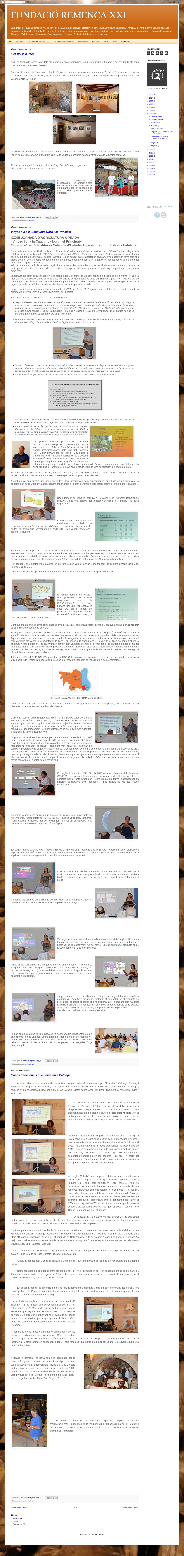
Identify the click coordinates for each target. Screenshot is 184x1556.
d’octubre (154, 123)
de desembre (156, 116)
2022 (151, 104)
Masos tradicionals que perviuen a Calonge (40, 1075)
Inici (10, 41)
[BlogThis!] (49, 217)
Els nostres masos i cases (64, 41)
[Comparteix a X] (51, 217)
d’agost (154, 126)
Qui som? (19, 41)
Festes (115, 41)
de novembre (156, 119)
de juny (154, 146)
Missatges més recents (19, 1507)
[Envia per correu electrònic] (46, 217)
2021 (151, 107)
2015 (151, 156)
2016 (151, 153)
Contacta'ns (125, 41)
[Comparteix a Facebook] (54, 217)
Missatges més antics (130, 1507)
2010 (151, 172)
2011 (151, 169)
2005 (151, 175)
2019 (151, 110)
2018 (151, 114)
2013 (151, 162)
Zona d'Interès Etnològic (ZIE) (39, 41)
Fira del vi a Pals (22, 54)
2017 (151, 150)
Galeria (106, 41)
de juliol (154, 143)
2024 (151, 98)
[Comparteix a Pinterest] (56, 217)
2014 (151, 159)
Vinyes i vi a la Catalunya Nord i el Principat (41, 232)
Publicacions (83, 41)
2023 (151, 101)
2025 (151, 95)
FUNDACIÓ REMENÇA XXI (68, 14)
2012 (151, 165)
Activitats (95, 41)
